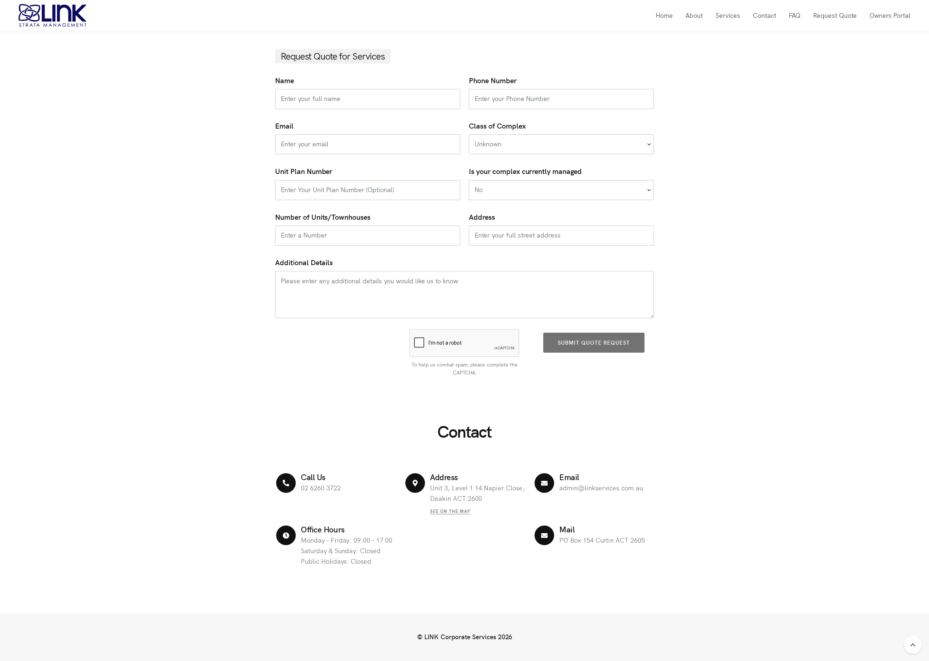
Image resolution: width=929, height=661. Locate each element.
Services (728, 15)
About (694, 15)
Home (664, 15)
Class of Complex (497, 126)
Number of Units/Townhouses (323, 216)
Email (284, 126)
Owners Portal (889, 15)
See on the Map (450, 511)
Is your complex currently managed (525, 171)
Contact (764, 15)
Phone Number (493, 80)
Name (284, 80)
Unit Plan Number (303, 171)
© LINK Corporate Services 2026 (464, 636)
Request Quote (835, 15)
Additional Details (304, 262)
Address (482, 216)
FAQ (795, 15)
